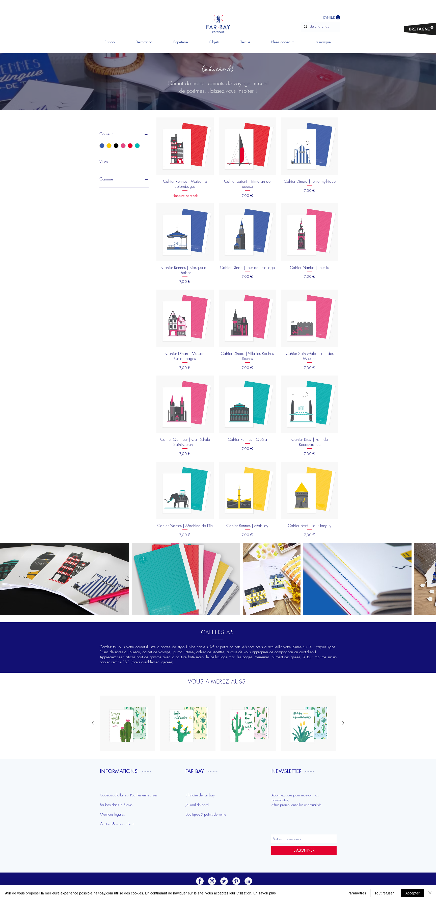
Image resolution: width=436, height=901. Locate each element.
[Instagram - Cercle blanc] (212, 881)
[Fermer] (430, 893)
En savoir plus (264, 892)
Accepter (412, 892)
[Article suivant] (343, 723)
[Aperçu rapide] (127, 723)
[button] (144, 42)
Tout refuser (384, 892)
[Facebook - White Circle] (200, 881)
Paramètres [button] (356, 892)
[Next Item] (427, 579)
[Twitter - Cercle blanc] (224, 881)
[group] (218, 723)
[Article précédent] (93, 723)
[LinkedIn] (248, 881)
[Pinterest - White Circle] (236, 881)
